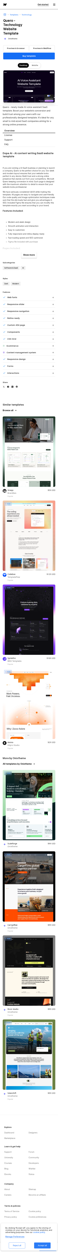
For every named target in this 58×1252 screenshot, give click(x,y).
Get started (43, 4)
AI (23, 268)
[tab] (29, 131)
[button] (54, 4)
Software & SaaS (11, 268)
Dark (6, 284)
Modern (15, 284)
